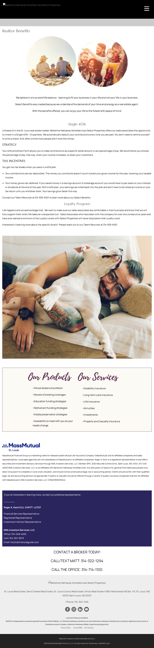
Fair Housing (88, 628)
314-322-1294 (81, 601)
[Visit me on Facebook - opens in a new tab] (67, 609)
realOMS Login (104, 643)
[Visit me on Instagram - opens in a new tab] (73, 609)
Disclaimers (93, 643)
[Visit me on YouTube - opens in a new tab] (86, 609)
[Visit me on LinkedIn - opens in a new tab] (80, 609)
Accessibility (78, 628)
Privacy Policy (66, 628)
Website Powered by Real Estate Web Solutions (77, 638)
